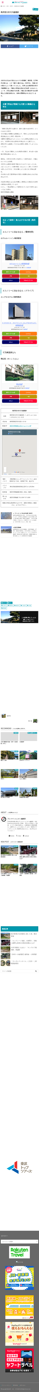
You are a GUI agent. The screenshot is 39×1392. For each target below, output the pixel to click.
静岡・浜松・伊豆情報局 (14, 1389)
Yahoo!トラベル (28, 280)
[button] (10, 118)
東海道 (4, 608)
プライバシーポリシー (6, 1385)
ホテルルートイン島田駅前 (18, 263)
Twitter (19, 836)
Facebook (26, 836)
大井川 (4, 605)
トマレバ (21, 265)
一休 (28, 276)
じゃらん (28, 272)
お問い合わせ (22, 1385)
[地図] (28, 267)
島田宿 (11, 605)
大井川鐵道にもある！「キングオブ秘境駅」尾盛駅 (24, 949)
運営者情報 (15, 1385)
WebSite (12, 836)
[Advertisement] (19, 63)
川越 (30, 605)
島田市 (4, 603)
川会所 (24, 605)
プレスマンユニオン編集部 (16, 819)
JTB (11, 276)
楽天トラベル (10, 272)
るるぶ (11, 280)
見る (11, 603)
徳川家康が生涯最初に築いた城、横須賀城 (24, 935)
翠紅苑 (18, 384)
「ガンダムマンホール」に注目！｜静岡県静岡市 (24, 962)
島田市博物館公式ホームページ (20, 426)
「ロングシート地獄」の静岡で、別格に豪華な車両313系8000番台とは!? (24, 942)
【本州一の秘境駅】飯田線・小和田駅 (24, 954)
